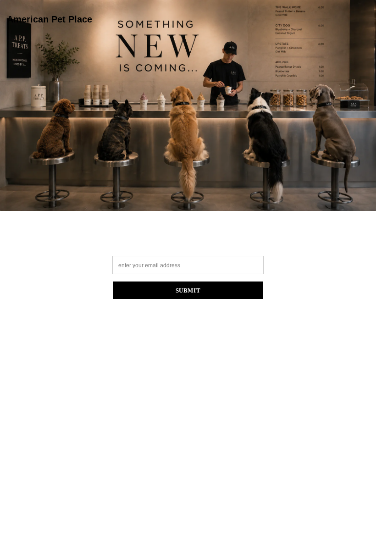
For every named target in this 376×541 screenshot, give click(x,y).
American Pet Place (49, 19)
